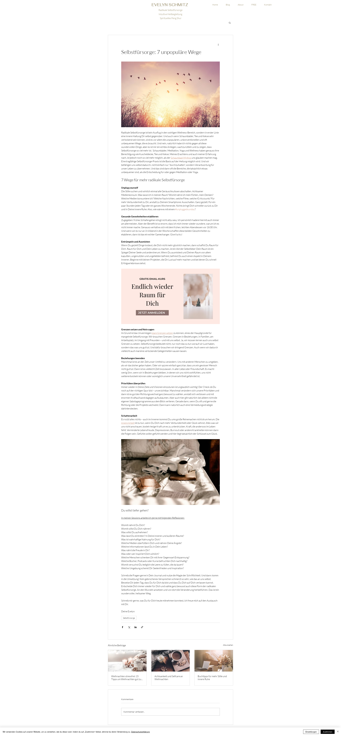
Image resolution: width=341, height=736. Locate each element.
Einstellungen (311, 731)
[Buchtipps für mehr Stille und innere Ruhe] (213, 661)
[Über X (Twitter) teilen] (129, 627)
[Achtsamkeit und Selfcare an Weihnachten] (170, 661)
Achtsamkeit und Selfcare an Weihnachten (169, 678)
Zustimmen (327, 731)
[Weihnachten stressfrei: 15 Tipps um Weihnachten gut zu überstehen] (127, 661)
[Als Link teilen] (142, 627)
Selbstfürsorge (129, 618)
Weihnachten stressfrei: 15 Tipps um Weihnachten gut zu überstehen (126, 678)
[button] (253, 4)
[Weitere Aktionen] (218, 44)
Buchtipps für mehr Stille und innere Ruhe (212, 678)
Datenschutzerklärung (140, 731)
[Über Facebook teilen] (122, 627)
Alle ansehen (228, 645)
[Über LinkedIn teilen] (135, 627)
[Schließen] (337, 732)
